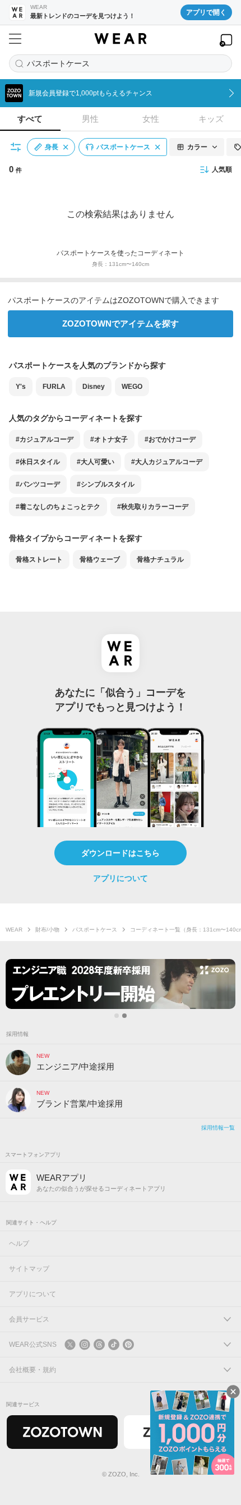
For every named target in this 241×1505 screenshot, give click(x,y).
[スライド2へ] (124, 1015)
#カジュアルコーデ (44, 439)
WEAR (14, 929)
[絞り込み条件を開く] (16, 147)
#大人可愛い (95, 462)
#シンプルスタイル (106, 484)
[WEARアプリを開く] (226, 40)
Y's (21, 387)
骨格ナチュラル (160, 559)
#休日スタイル (38, 462)
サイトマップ (29, 1269)
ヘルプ (19, 1243)
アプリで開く (206, 12)
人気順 (222, 169)
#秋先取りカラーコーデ (152, 507)
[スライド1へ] (116, 1015)
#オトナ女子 (109, 439)
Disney (93, 387)
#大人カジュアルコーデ (166, 462)
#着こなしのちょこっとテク (58, 507)
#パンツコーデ (38, 484)
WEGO (132, 387)
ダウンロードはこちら (120, 852)
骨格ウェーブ (100, 559)
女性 (150, 118)
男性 (90, 118)
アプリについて (120, 878)
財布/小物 (47, 929)
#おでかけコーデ (170, 439)
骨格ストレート (39, 559)
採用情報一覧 (218, 1128)
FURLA (54, 387)
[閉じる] (233, 1392)
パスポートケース (94, 929)
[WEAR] (120, 38)
